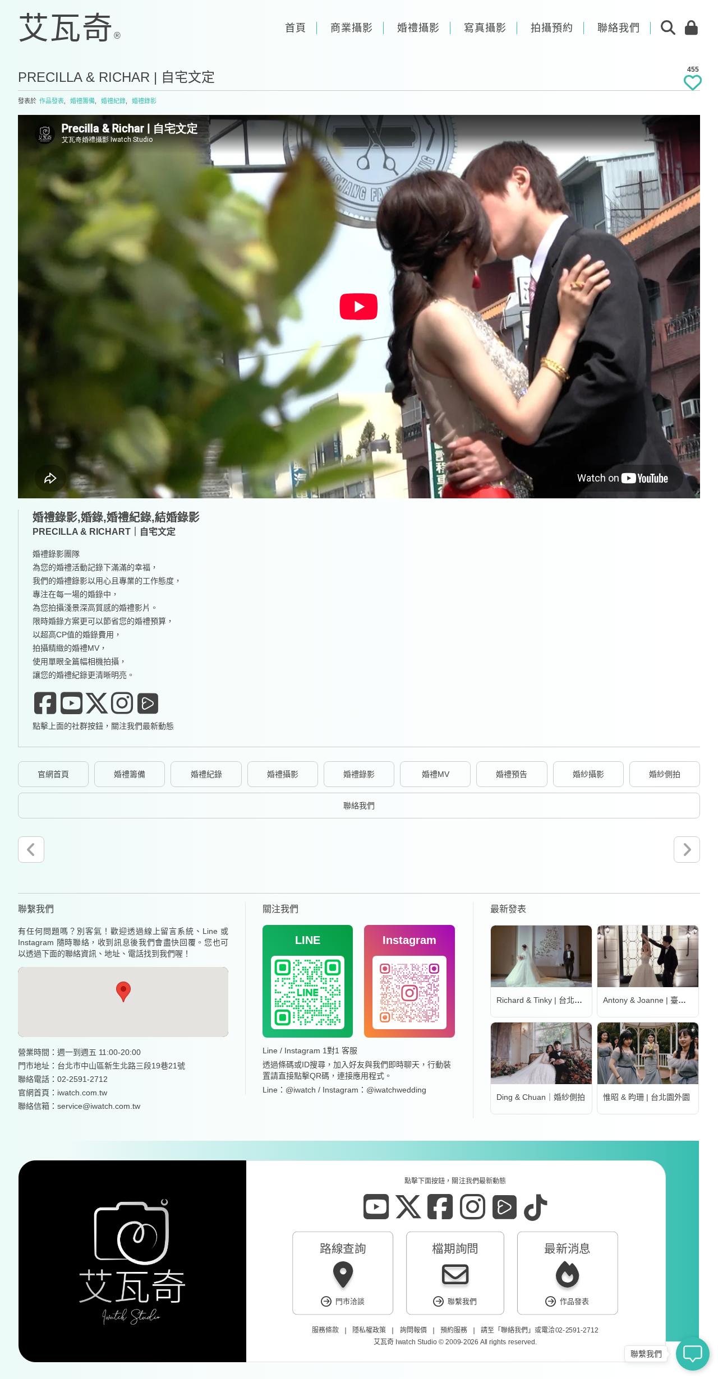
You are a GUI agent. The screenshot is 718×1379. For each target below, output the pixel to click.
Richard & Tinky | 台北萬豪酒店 (551, 1000)
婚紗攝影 (588, 774)
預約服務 (453, 1330)
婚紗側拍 (664, 774)
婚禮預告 (511, 774)
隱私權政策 (369, 1330)
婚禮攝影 (282, 774)
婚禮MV (435, 774)
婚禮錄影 (144, 101)
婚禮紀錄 (113, 101)
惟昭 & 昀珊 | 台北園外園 (646, 1097)
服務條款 (325, 1330)
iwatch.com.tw (82, 1092)
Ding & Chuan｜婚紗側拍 (540, 1097)
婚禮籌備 (82, 101)
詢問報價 (413, 1330)
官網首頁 (53, 774)
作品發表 (51, 101)
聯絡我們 (359, 805)
